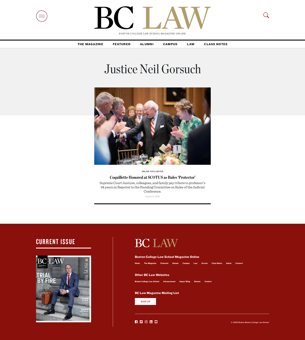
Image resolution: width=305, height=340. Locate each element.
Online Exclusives (152, 171)
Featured (121, 44)
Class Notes (216, 44)
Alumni (147, 44)
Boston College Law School (147, 281)
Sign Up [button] (145, 301)
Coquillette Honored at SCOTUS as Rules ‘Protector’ (152, 177)
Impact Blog (185, 281)
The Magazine (90, 44)
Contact (208, 281)
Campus (170, 44)
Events (205, 263)
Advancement (169, 281)
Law (191, 44)
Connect (239, 263)
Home (137, 263)
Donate (197, 281)
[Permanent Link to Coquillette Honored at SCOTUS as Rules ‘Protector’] (152, 126)
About (228, 263)
